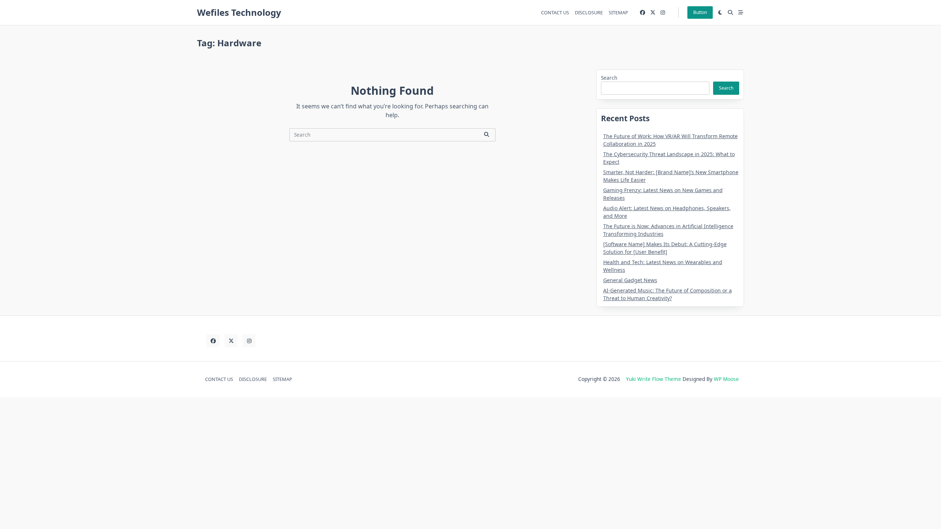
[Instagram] (663, 13)
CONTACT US (555, 12)
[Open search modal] (730, 12)
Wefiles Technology (239, 12)
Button (700, 12)
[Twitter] (652, 13)
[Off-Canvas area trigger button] (740, 12)
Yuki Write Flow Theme (653, 378)
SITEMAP (618, 12)
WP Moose (726, 378)
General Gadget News (630, 280)
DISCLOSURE (589, 12)
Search (609, 77)
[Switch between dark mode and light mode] (720, 12)
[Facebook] (642, 13)
